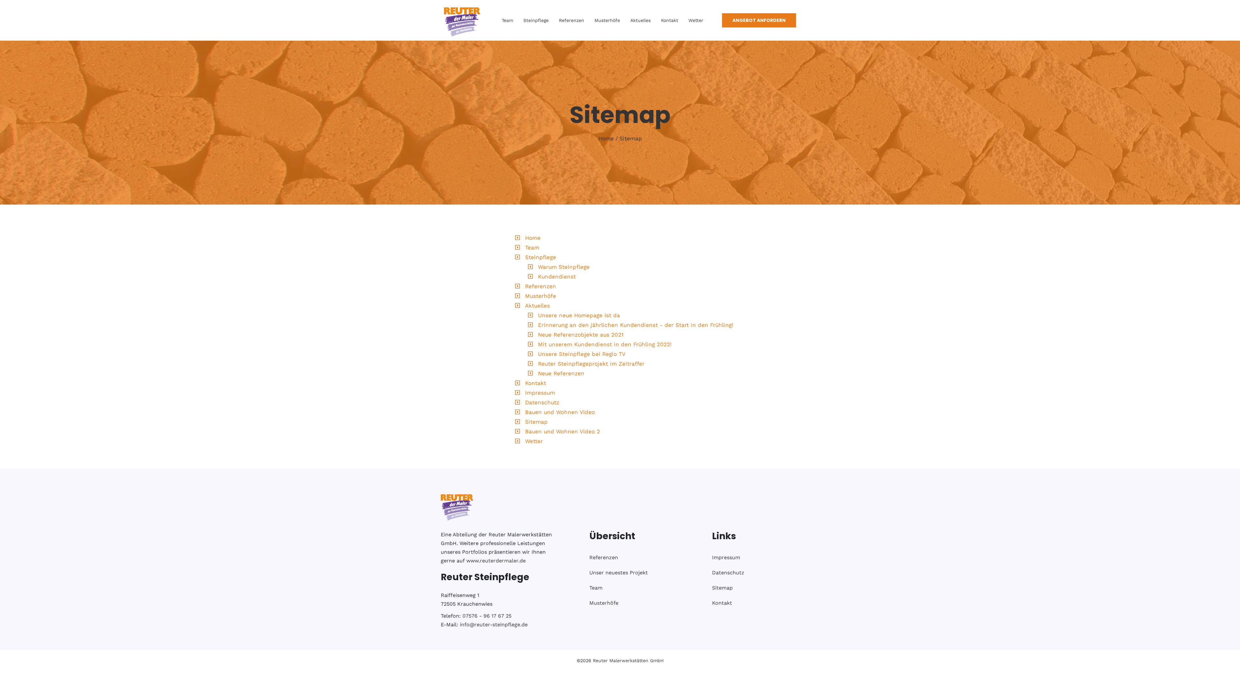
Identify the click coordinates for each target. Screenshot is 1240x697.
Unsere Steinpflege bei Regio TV (581, 354)
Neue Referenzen (561, 373)
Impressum (540, 392)
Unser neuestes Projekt (618, 573)
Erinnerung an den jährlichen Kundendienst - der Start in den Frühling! (635, 325)
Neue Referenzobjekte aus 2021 (581, 334)
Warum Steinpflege (564, 267)
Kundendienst (557, 276)
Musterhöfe (607, 20)
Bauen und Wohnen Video (560, 412)
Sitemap (630, 138)
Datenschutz (542, 402)
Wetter (695, 20)
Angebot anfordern (759, 20)
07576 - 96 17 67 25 (487, 616)
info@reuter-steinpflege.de (494, 624)
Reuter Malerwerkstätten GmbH (628, 660)
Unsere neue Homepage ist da (579, 315)
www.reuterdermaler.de (496, 561)
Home (606, 138)
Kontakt (669, 20)
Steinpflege (536, 20)
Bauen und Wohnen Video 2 (562, 431)
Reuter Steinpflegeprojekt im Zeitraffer (591, 363)
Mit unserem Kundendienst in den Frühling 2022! (605, 344)
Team (507, 20)
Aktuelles (640, 20)
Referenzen (571, 20)
